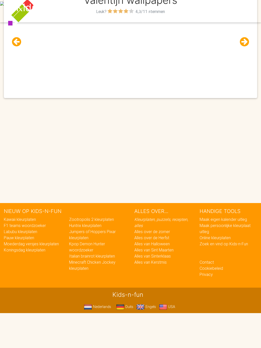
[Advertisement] (130, 51)
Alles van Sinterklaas (152, 256)
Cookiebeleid (211, 268)
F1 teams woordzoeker (25, 225)
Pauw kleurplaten (19, 237)
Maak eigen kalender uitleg (223, 219)
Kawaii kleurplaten (20, 219)
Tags (232, 8)
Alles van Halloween (152, 243)
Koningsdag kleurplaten (24, 249)
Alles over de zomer (152, 231)
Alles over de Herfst (151, 237)
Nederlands (101, 306)
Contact (207, 262)
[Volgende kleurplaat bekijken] (242, 42)
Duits (128, 306)
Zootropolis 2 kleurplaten (91, 219)
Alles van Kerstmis (150, 262)
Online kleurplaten (215, 237)
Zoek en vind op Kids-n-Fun (224, 243)
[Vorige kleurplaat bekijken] (18, 42)
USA (171, 306)
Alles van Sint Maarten (154, 249)
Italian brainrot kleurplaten (92, 256)
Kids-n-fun (41, 7)
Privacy (206, 274)
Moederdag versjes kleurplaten (31, 243)
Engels (150, 306)
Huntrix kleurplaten (85, 225)
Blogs (105, 8)
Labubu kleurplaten (20, 231)
